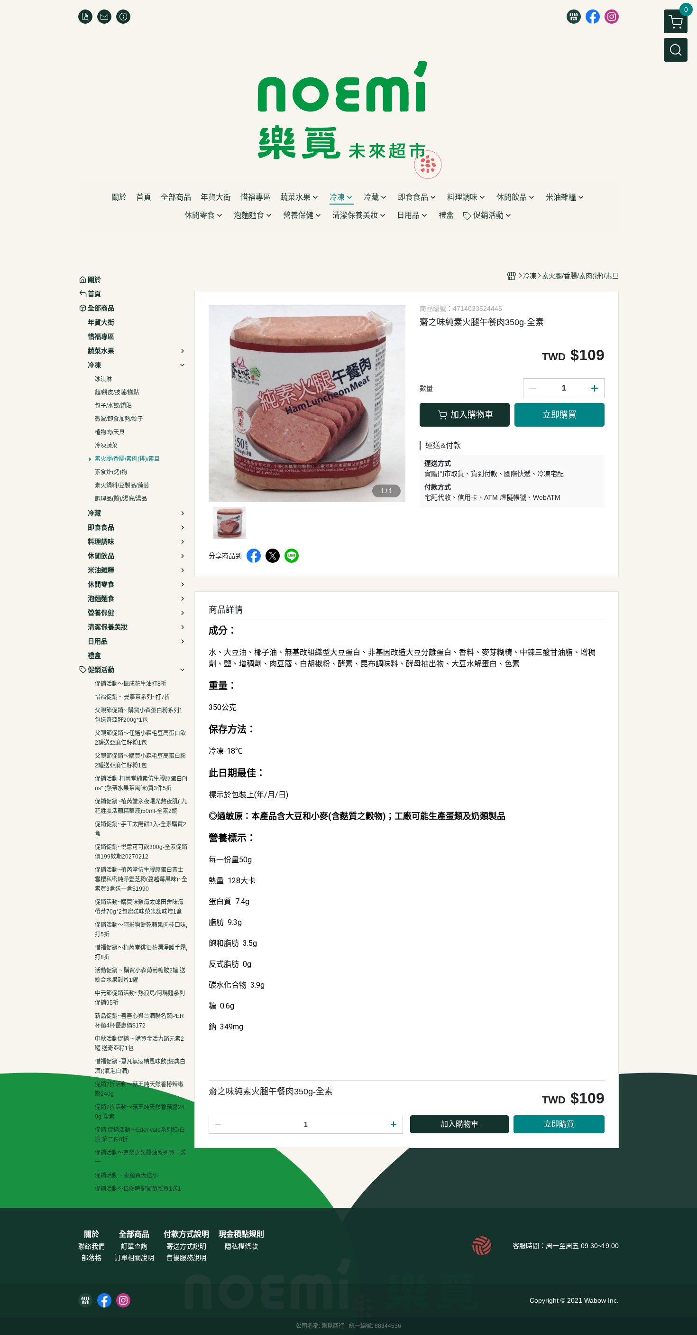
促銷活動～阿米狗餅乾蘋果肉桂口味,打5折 (141, 930)
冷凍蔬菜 (106, 445)
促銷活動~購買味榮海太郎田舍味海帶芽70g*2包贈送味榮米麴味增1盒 (139, 907)
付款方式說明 (186, 1234)
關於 (91, 1234)
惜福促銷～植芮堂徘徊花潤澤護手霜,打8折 (141, 952)
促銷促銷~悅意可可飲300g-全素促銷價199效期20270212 (141, 852)
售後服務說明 (186, 1257)
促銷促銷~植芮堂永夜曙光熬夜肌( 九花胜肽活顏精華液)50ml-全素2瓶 (141, 806)
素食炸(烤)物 (111, 472)
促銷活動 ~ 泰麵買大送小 (126, 1175)
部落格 (91, 1257)
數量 (426, 388)
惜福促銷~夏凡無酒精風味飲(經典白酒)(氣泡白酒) (140, 1066)
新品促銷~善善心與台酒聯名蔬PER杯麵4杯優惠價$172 (139, 1021)
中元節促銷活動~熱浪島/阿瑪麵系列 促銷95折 (140, 998)
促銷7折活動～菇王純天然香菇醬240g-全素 (139, 1112)
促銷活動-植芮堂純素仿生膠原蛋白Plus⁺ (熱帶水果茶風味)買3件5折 (141, 783)
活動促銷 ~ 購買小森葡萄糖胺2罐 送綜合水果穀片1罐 (140, 975)
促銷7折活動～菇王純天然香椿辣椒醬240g (139, 1089)
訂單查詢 (134, 1246)
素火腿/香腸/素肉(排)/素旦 (127, 459)
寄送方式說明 (186, 1246)
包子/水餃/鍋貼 (113, 405)
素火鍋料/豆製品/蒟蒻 (122, 485)
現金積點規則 (241, 1234)
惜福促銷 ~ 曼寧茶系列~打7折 (132, 697)
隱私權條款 (241, 1246)
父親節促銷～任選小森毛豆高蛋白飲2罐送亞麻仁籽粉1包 (140, 738)
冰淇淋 (103, 379)
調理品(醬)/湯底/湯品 (121, 498)
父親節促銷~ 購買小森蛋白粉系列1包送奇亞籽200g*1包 (139, 715)
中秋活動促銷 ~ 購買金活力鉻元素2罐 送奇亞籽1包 (139, 1044)
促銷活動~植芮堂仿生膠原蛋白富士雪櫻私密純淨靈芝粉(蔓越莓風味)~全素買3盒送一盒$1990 (141, 879)
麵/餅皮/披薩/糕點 (117, 392)
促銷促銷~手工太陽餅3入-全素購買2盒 (140, 829)
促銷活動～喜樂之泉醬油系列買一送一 (140, 1157)
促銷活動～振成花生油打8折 (130, 684)
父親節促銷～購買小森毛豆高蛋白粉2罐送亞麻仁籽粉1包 (140, 761)
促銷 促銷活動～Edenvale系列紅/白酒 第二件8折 (140, 1135)
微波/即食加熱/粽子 (119, 419)
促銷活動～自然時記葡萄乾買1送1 (138, 1189)
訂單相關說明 (134, 1257)
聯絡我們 (91, 1246)
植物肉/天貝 (110, 432)
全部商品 (134, 1234)
